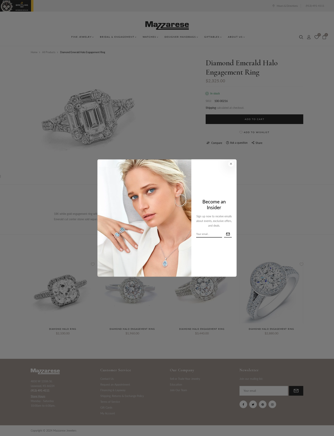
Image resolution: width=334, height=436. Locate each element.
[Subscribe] (228, 234)
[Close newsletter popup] (231, 164)
